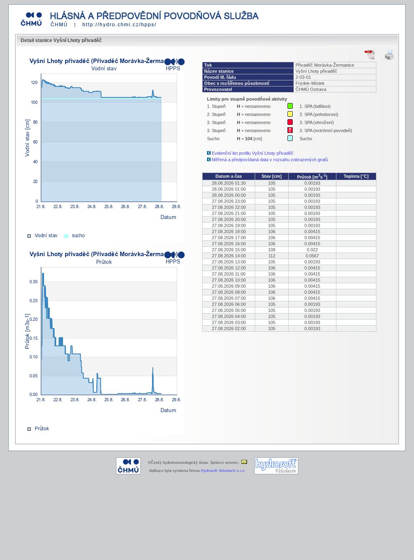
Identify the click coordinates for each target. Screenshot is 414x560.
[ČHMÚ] (128, 473)
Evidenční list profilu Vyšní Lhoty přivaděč (253, 153)
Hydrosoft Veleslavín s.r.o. (223, 471)
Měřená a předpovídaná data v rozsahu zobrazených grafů (270, 159)
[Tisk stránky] (389, 55)
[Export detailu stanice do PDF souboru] (370, 55)
